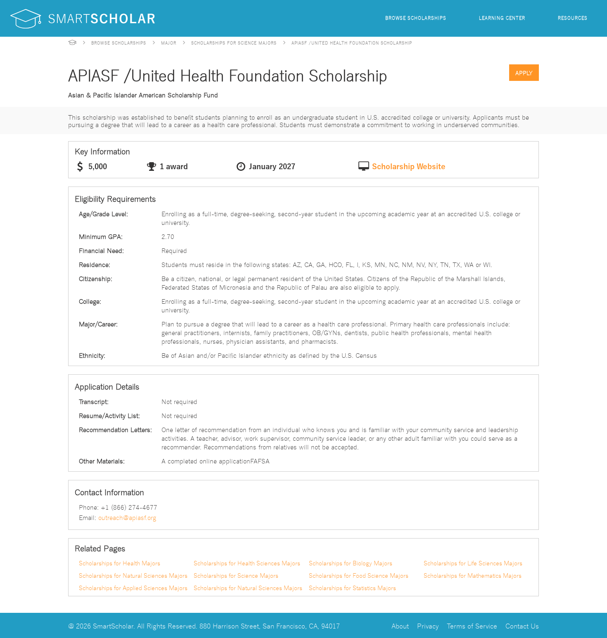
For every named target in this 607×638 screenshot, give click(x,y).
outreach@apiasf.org (127, 517)
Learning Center (502, 17)
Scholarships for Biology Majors (350, 563)
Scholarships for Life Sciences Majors (473, 563)
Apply (524, 72)
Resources (573, 17)
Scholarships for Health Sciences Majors (247, 563)
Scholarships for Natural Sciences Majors (133, 575)
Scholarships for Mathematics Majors (473, 575)
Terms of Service (472, 625)
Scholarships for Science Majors (234, 42)
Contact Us (522, 625)
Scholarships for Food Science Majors (358, 575)
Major (168, 42)
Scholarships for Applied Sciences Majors (133, 588)
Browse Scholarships (415, 17)
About (400, 625)
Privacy (428, 625)
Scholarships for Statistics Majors (352, 588)
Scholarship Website (409, 167)
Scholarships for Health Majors (119, 563)
